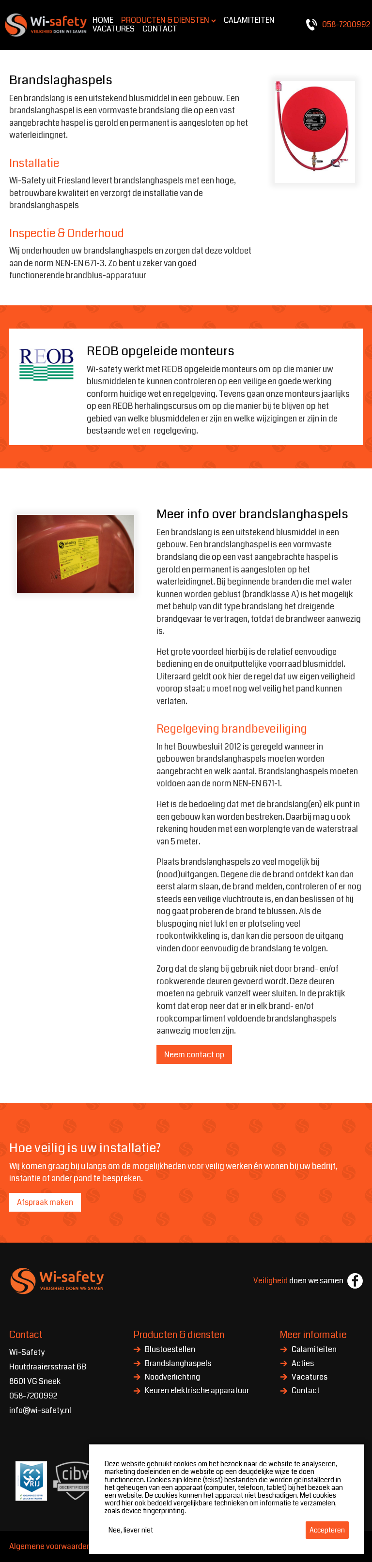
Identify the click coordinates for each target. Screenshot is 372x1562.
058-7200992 (33, 1395)
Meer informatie (313, 1335)
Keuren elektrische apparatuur (197, 1391)
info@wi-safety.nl (40, 1410)
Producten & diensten (178, 1335)
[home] (46, 25)
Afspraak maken (45, 1202)
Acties (303, 1364)
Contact (306, 1391)
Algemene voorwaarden (50, 1546)
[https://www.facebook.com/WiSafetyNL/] (355, 1281)
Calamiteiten (314, 1350)
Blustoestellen (170, 1350)
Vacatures (309, 1377)
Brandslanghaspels (178, 1364)
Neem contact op (194, 1054)
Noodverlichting (172, 1377)
